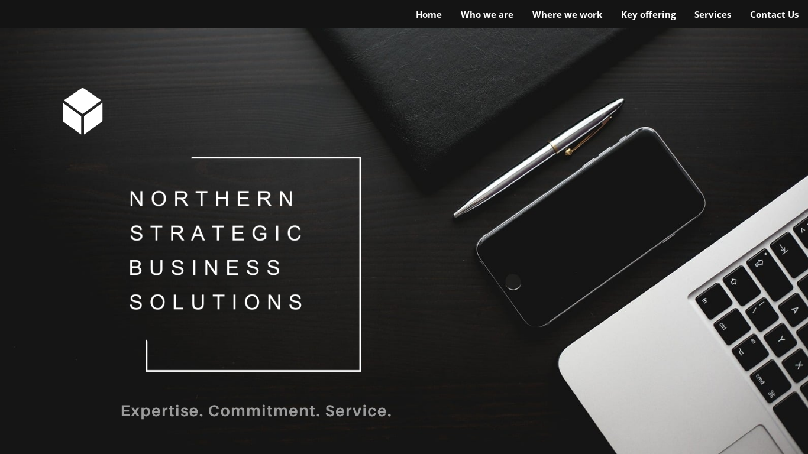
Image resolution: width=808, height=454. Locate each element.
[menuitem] (429, 15)
